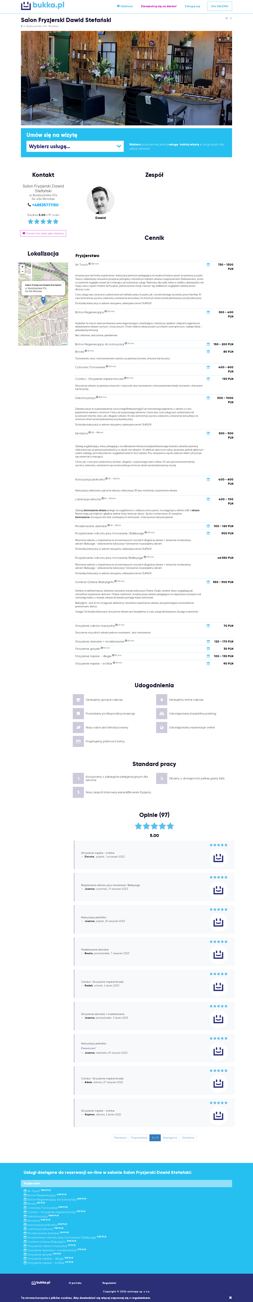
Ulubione (126, 6)
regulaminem (141, 1298)
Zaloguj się (192, 6)
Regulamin (109, 1283)
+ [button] (22, 267)
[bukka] (56, 6)
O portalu (75, 1283)
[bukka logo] (40, 1283)
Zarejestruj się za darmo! (159, 6)
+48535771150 (45, 204)
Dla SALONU (219, 6)
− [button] (22, 271)
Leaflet (64, 344)
